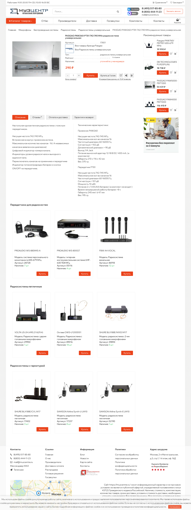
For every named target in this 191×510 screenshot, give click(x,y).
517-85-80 (152, 8)
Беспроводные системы (46, 30)
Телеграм (18, 469)
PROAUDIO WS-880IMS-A (28, 250)
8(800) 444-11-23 (22, 458)
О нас (48, 458)
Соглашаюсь (175, 507)
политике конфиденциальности (150, 506)
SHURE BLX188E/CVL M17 (27, 411)
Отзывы (37, 117)
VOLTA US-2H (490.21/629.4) (29, 332)
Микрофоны (25, 30)
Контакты (159, 20)
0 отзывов (116, 57)
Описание (20, 117)
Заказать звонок (173, 11)
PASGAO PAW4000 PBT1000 (167, 100)
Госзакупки (113, 20)
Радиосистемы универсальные (94, 30)
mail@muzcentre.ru (150, 15)
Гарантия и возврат (84, 117)
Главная (12, 30)
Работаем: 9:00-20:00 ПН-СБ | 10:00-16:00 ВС (28, 2)
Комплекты (135, 20)
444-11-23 (152, 11)
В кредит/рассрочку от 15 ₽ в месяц (115, 79)
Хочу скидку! (70, 79)
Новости (84, 458)
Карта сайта (86, 462)
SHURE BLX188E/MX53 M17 (113, 332)
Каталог (20, 20)
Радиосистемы (68, 30)
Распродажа (51, 469)
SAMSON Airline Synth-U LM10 (72, 411)
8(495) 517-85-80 (22, 454)
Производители (67, 20)
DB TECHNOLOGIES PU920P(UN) (167, 63)
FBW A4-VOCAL (107, 250)
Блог (82, 454)
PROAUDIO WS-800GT (68, 250)
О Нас (44, 20)
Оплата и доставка (58, 117)
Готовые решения (54, 473)
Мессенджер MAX (19, 466)
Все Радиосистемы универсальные (93, 49)
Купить (90, 75)
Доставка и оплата (54, 466)
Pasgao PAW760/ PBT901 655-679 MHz (165, 43)
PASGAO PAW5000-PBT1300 (167, 82)
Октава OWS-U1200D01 (69, 332)
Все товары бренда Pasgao (88, 45)
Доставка (91, 20)
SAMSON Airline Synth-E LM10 (114, 411)
